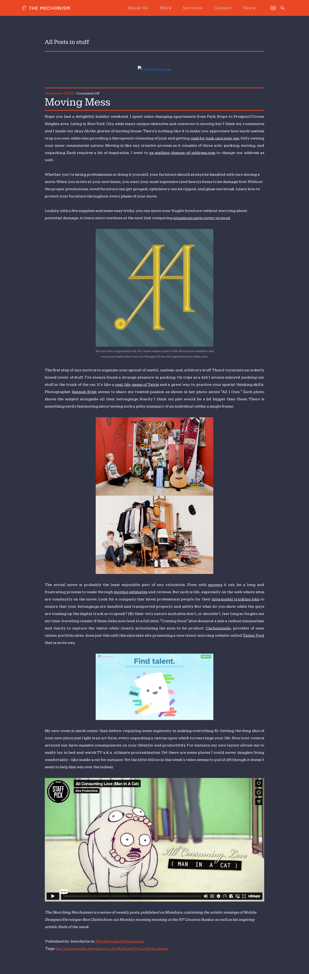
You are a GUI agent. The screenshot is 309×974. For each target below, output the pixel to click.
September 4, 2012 (59, 93)
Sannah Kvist (84, 391)
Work (166, 8)
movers (215, 584)
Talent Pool (253, 635)
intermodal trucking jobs (235, 599)
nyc (106, 948)
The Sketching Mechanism (119, 941)
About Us (138, 8)
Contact (223, 8)
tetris (149, 948)
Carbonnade (74, 948)
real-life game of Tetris (137, 384)
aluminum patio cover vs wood (201, 218)
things (162, 948)
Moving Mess (77, 102)
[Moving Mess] (154, 69)
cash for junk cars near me (214, 138)
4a (58, 948)
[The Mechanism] (46, 8)
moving (95, 948)
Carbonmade (218, 628)
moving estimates (130, 592)
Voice (249, 8)
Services (193, 8)
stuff (116, 948)
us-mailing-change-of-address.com (182, 152)
